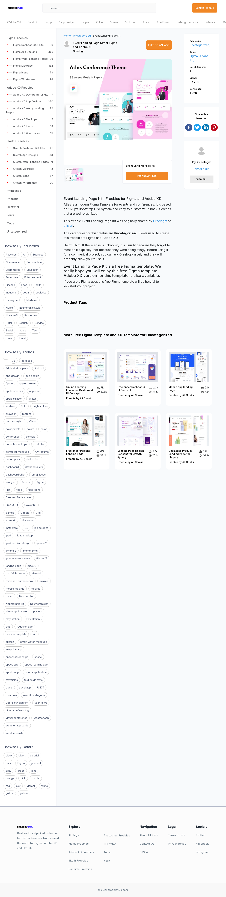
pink (23, 778)
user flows (41, 702)
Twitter (200, 835)
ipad (8, 535)
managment (13, 300)
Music (9, 307)
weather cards (14, 733)
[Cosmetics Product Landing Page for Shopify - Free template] (189, 441)
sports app (12, 672)
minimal (44, 581)
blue (21, 755)
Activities (11, 254)
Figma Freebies (79, 843)
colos (44, 428)
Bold (23, 406)
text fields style (33, 679)
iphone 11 (42, 543)
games (10, 512)
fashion (26, 482)
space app (12, 664)
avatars (10, 406)
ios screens (41, 527)
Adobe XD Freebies (81, 852)
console (30, 436)
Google (24, 512)
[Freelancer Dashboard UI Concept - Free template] (138, 377)
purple (36, 778)
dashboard (12, 466)
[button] (70, 115)
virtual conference (16, 717)
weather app (41, 717)
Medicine (31, 300)
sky (18, 785)
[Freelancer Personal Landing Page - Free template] (86, 441)
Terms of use (176, 835)
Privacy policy (177, 843)
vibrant (31, 785)
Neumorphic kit (15, 603)
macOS (32, 565)
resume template (16, 634)
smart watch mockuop (33, 641)
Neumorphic (26, 596)
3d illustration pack (17, 368)
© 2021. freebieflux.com (113, 889)
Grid (38, 512)
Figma (21, 763)
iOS (26, 527)
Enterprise (12, 277)
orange (10, 778)
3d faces (27, 360)
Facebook (202, 843)
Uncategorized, (200, 45)
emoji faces (39, 474)
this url (68, 225)
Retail (9, 322)
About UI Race (149, 835)
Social (9, 330)
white (44, 785)
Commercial (13, 262)
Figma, (194, 56)
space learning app (36, 664)
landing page (13, 565)
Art (24, 254)
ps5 (8, 626)
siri (34, 634)
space (38, 656)
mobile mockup (15, 588)
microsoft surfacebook (19, 581)
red (8, 785)
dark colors (33, 459)
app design (12, 375)
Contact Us (147, 843)
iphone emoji (30, 550)
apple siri (34, 391)
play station (13, 618)
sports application (36, 672)
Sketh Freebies (78, 860)
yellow (10, 793)
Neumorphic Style (29, 307)
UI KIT (40, 687)
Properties (31, 315)
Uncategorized (82, 35)
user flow (11, 695)
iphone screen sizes (18, 558)
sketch (10, 641)
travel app (25, 687)
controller (39, 444)
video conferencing (17, 710)
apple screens (27, 383)
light (33, 770)
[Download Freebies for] (6, 359)
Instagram (12, 527)
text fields (12, 679)
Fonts (107, 852)
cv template (13, 459)
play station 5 (34, 618)
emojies (11, 482)
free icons (34, 489)
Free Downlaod (159, 45)
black (9, 755)
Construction (34, 262)
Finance (10, 284)
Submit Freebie (204, 7)
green (21, 770)
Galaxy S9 (30, 504)
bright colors (40, 406)
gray (8, 770)
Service (39, 322)
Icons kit (11, 520)
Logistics (41, 292)
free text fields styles (18, 497)
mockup (35, 588)
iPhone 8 (11, 550)
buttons (26, 413)
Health (37, 284)
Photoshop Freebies (117, 835)
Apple (9, 383)
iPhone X (41, 558)
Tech (35, 330)
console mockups (16, 444)
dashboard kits (34, 466)
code (107, 861)
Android (39, 368)
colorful (34, 755)
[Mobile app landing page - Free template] (189, 377)
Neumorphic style (16, 611)
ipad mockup (25, 535)
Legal (26, 292)
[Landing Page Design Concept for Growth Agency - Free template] (138, 441)
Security (23, 322)
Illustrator (110, 844)
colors (30, 428)
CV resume (42, 451)
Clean (32, 421)
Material (36, 573)
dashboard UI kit (15, 474)
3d (13, 360)
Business (38, 254)
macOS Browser (15, 573)
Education (32, 269)
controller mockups (17, 451)
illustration (28, 520)
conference (13, 436)
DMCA (144, 852)
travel (9, 338)
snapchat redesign (17, 656)
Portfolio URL (201, 169)
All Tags (74, 835)
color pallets (13, 428)
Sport (22, 330)
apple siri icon (14, 398)
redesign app (25, 626)
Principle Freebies (80, 869)
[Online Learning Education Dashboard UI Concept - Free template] (86, 377)
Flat (8, 489)
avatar (32, 398)
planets (37, 611)
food (19, 489)
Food (24, 284)
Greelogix (79, 51)
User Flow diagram (17, 702)
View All (201, 179)
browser (11, 413)
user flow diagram (34, 695)
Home (67, 35)
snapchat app (14, 649)
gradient (36, 763)
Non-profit (12, 315)
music (9, 596)
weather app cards (17, 725)
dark (8, 763)
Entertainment (32, 277)
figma (40, 482)
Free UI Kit (12, 504)
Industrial (11, 292)
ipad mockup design (18, 543)
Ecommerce (13, 269)
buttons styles (14, 421)
